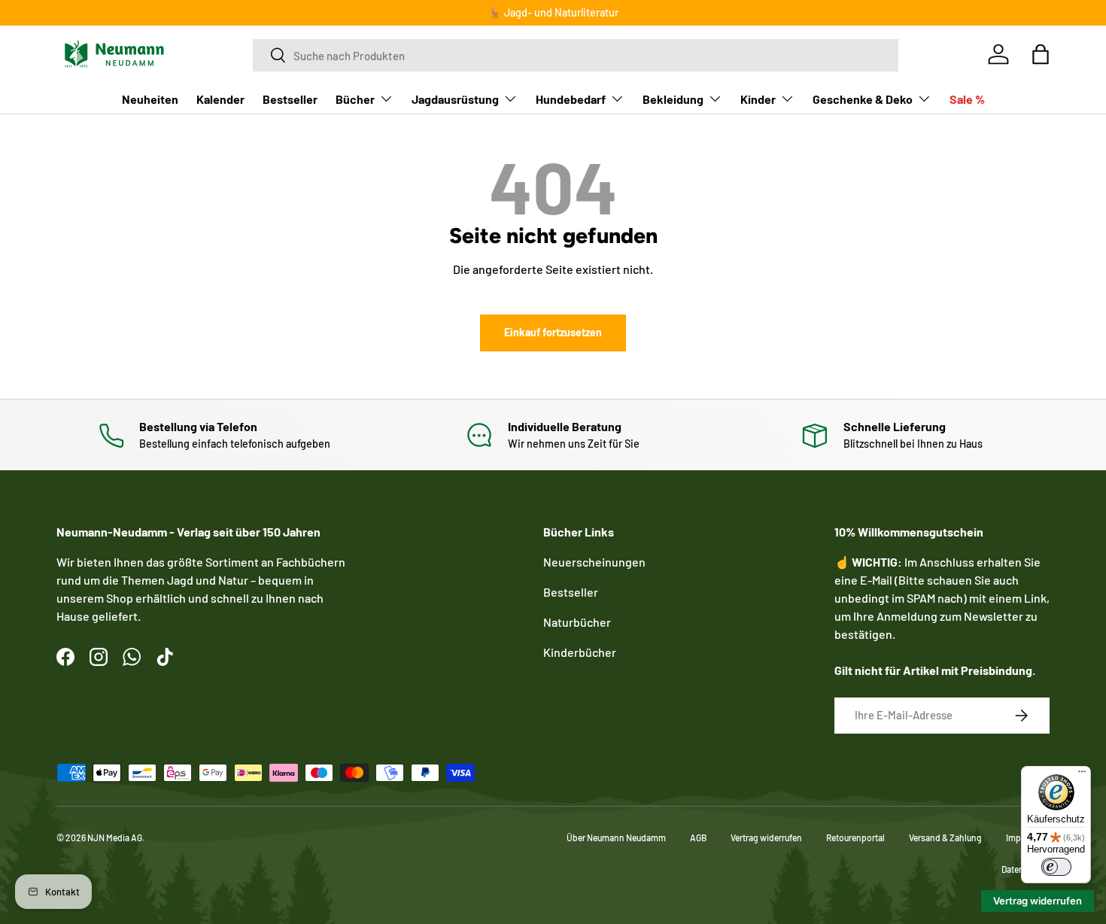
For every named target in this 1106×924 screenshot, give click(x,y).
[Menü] (1082, 775)
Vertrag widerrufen (766, 837)
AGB (698, 837)
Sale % (967, 98)
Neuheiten (150, 98)
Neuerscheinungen (594, 562)
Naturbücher (577, 622)
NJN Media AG (114, 837)
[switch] (1056, 867)
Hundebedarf (571, 98)
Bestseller (290, 98)
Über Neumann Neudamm (616, 837)
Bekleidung (673, 98)
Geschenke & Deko (863, 98)
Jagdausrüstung (455, 98)
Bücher (355, 98)
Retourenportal (855, 837)
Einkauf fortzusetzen (553, 332)
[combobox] (575, 54)
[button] (1040, 54)
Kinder (758, 98)
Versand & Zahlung (945, 837)
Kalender (220, 98)
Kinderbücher (579, 652)
